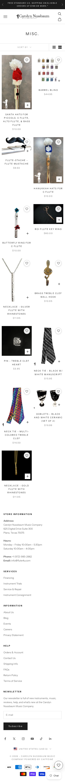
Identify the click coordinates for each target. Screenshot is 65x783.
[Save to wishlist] (27, 60)
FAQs (6, 669)
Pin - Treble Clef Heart (16, 363)
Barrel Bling (48, 90)
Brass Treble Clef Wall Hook (48, 295)
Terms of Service (12, 681)
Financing (8, 577)
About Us (8, 612)
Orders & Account (13, 652)
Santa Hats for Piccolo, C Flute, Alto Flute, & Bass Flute (16, 119)
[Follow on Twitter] (14, 738)
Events (7, 623)
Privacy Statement (13, 635)
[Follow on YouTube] (32, 738)
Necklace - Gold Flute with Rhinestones (16, 489)
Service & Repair (12, 589)
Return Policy (10, 675)
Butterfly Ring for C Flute (16, 244)
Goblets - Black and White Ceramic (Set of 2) (48, 417)
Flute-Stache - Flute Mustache (17, 162)
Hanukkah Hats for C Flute (48, 190)
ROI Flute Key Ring (48, 229)
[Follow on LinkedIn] (50, 738)
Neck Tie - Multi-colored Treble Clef (16, 435)
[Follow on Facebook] (5, 738)
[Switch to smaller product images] (60, 47)
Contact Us (9, 658)
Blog (5, 618)
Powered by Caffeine (39, 759)
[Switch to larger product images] (54, 47)
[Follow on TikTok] (41, 738)
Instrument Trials (12, 583)
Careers (7, 629)
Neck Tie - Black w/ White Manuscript (48, 372)
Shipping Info (10, 663)
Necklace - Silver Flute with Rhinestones (16, 310)
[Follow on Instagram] (23, 738)
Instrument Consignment (17, 595)
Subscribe (15, 726)
